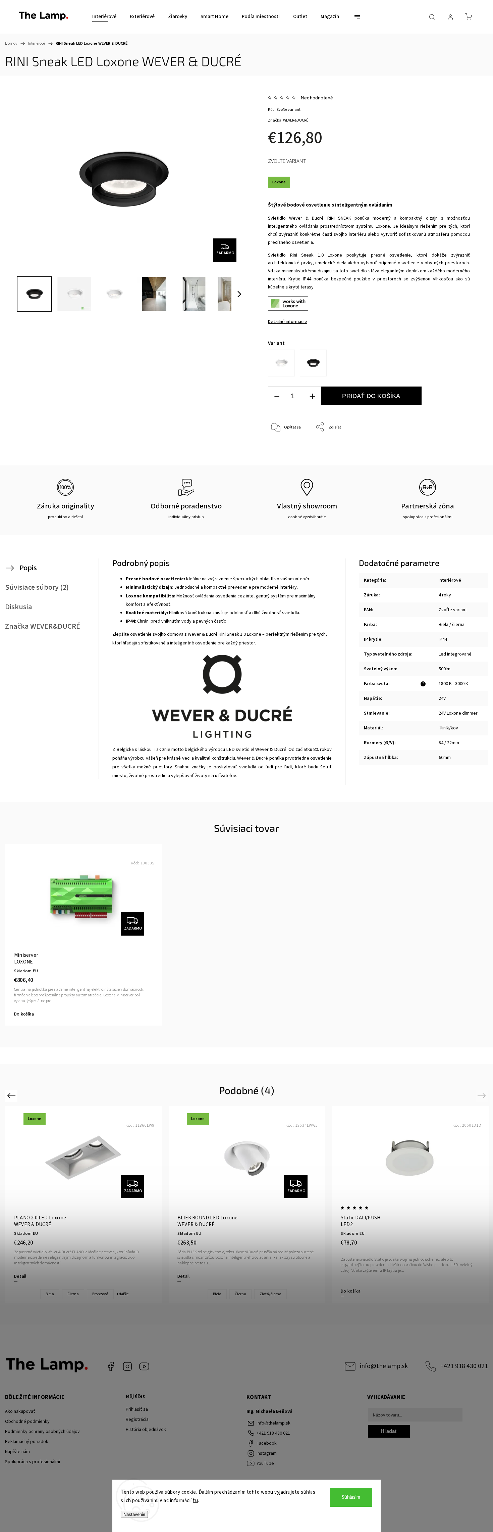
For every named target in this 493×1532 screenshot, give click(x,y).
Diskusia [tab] (18, 606)
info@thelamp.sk (384, 1366)
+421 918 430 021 (464, 1366)
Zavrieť (454, 449)
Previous (12, 1095)
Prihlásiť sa (137, 1409)
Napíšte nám (17, 1451)
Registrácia (137, 1419)
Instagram (127, 1366)
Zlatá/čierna (270, 1294)
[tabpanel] (83, 935)
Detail (20, 1276)
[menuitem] (104, 17)
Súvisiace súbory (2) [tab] (37, 587)
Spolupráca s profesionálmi (32, 1461)
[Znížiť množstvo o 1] (276, 396)
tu (195, 1500)
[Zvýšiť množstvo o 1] (312, 396)
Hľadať (389, 1431)
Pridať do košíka (371, 396)
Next (482, 1095)
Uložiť (283, 459)
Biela (50, 1294)
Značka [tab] (42, 626)
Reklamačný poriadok (26, 1441)
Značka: (288, 120)
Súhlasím (351, 1497)
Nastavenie (134, 1514)
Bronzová (100, 1294)
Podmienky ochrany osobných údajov (42, 1431)
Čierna (73, 1294)
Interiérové (450, 580)
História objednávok (146, 1429)
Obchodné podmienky (27, 1421)
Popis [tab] (28, 567)
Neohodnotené (317, 97)
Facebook (111, 1366)
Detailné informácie (287, 321)
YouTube (144, 1366)
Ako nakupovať (20, 1411)
